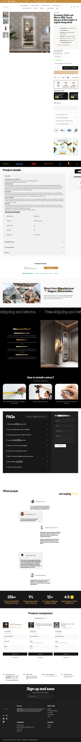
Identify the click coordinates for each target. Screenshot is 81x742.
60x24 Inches (58, 56)
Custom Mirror (50, 714)
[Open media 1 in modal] (29, 32)
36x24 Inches (58, 52)
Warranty (19, 731)
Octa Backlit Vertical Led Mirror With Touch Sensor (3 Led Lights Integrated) (44, 624)
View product (15, 657)
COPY (57, 97)
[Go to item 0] (6, 15)
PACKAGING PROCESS (52, 710)
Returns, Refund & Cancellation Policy (25, 727)
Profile (48, 727)
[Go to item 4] (6, 35)
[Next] (47, 34)
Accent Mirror (56, 12)
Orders (48, 725)
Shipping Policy (20, 725)
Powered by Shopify (33, 739)
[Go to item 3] (6, 28)
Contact (49, 708)
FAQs (35, 416)
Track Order (50, 712)
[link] (14, 391)
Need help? (76, 77)
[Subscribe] (51, 696)
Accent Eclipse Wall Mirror (16, 624)
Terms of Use (20, 729)
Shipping (60, 63)
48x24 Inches (66, 52)
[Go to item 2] (6, 21)
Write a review (51, 267)
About (48, 716)
